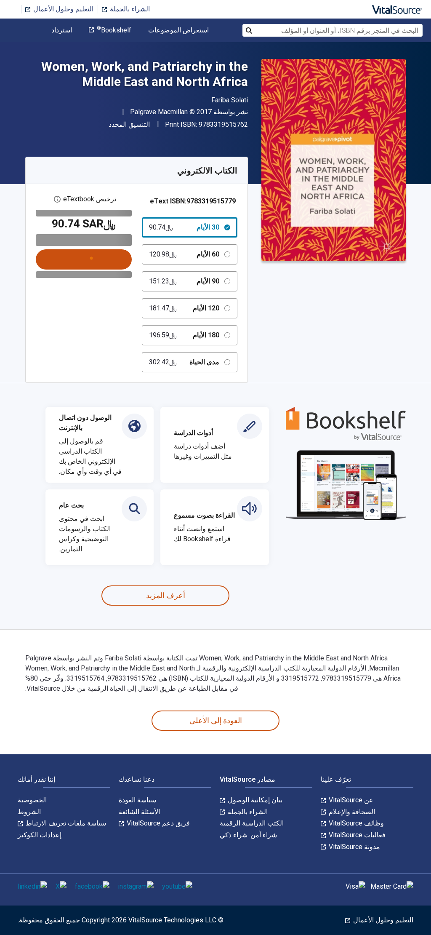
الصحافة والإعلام (351, 812)
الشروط (29, 812)
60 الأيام (184, 254)
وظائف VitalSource (355, 823)
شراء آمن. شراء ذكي (248, 835)
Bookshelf (114, 30)
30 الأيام (184, 227)
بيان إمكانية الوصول (254, 800)
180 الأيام (184, 335)
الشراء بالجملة (129, 9)
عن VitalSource (350, 800)
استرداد (61, 30)
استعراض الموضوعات (178, 30)
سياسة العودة (137, 800)
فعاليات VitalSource (356, 835)
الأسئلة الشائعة (139, 812)
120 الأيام (184, 308)
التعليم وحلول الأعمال (62, 9)
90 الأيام (184, 281)
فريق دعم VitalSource (157, 823)
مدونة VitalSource (353, 847)
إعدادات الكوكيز (39, 835)
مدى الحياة (184, 362)
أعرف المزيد (165, 595)
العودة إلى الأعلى (215, 720)
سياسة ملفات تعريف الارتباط (65, 823)
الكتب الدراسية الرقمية (252, 823)
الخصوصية (32, 800)
